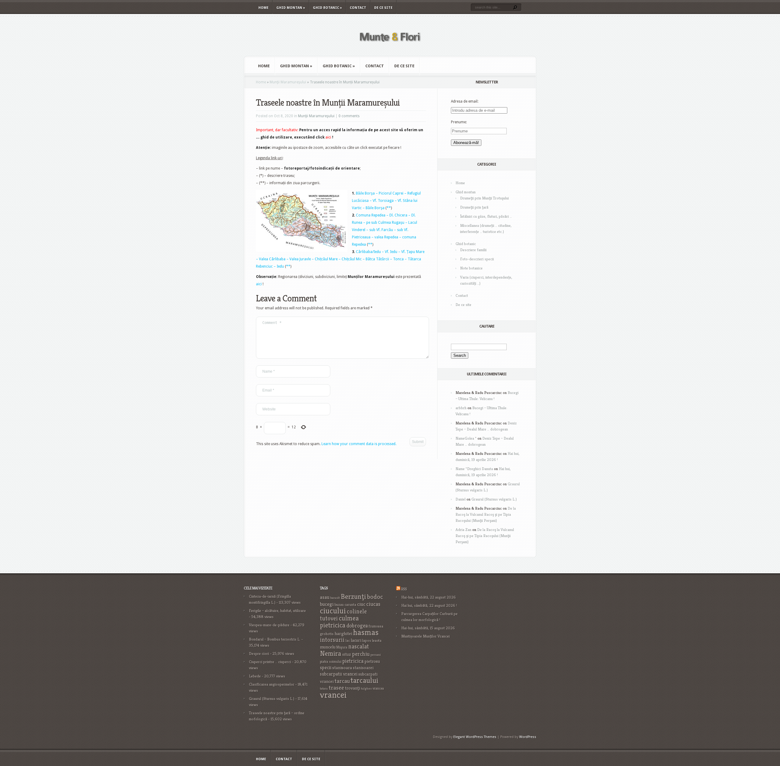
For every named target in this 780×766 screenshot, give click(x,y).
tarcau (342, 680)
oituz (346, 654)
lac (348, 640)
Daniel (461, 499)
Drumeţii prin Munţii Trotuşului (484, 198)
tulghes (366, 688)
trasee (336, 687)
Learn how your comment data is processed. (358, 444)
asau (324, 597)
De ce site (383, 8)
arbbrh (461, 407)
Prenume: (459, 122)
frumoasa (376, 626)
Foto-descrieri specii (477, 259)
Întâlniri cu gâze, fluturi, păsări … (486, 216)
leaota (376, 640)
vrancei (333, 694)
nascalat (358, 646)
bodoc (375, 597)
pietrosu (372, 661)
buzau (339, 604)
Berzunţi (353, 596)
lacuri (356, 640)
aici (259, 284)
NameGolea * (466, 438)
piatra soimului (331, 661)
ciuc (361, 604)
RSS (404, 589)
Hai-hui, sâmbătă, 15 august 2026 (428, 628)
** (389, 208)
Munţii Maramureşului (288, 82)
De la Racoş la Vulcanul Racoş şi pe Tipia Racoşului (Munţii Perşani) (486, 514)
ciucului (333, 611)
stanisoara (342, 667)
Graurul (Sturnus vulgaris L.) (494, 499)
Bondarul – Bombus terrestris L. (274, 639)
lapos (366, 640)
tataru (324, 688)
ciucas (373, 603)
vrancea (378, 688)
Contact (358, 8)
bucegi (327, 604)
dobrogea (357, 625)
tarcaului (364, 680)
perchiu (361, 654)
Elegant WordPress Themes (474, 737)
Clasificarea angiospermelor (271, 684)
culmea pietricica (339, 621)
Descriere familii (473, 249)
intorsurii (332, 640)
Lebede (255, 676)
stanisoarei (363, 667)
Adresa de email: (464, 101)
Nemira (330, 653)
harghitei (343, 633)
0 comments (349, 116)
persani (375, 655)
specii (326, 667)
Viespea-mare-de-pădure (269, 624)
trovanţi (352, 688)
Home (263, 8)
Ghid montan (290, 8)
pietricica (352, 661)
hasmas (366, 632)
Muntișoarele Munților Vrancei (425, 636)
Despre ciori (259, 653)
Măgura (341, 647)
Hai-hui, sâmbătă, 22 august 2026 (428, 597)
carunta (350, 604)
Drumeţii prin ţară (474, 207)
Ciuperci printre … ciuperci (270, 661)
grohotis (327, 633)
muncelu (327, 647)
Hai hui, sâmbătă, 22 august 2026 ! (429, 605)
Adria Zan (463, 529)
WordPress (527, 737)
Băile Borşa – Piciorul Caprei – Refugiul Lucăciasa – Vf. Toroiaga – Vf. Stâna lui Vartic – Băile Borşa (386, 200)
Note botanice (471, 268)
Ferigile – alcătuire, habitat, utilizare (277, 610)
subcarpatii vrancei (338, 674)
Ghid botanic (327, 8)
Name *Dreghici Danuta (474, 468)
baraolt (335, 598)
